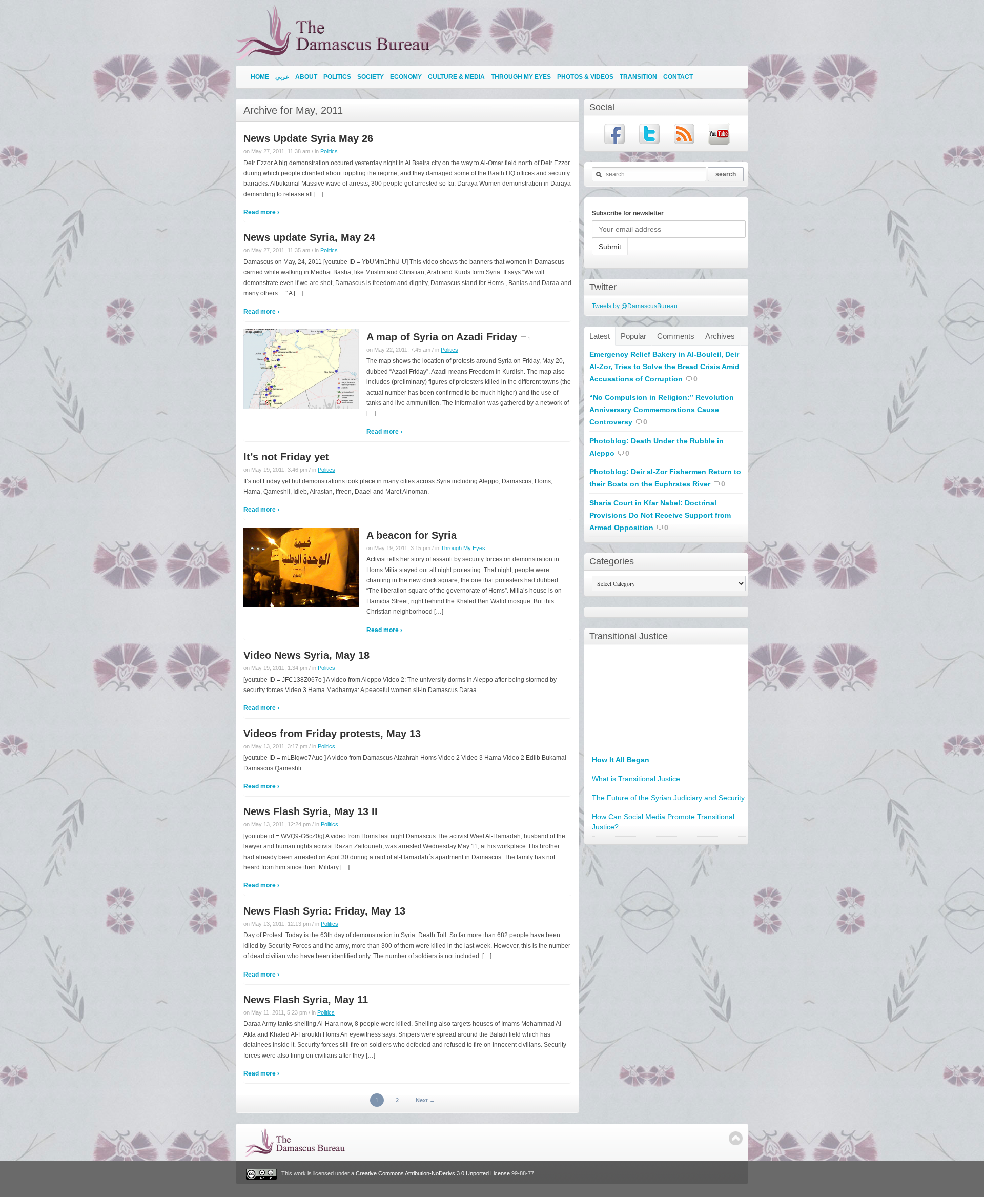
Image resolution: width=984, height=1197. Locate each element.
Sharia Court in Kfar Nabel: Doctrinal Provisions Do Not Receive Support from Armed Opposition (660, 515)
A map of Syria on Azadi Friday (441, 336)
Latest (599, 336)
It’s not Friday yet (286, 456)
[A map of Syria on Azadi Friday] (301, 368)
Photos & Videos (585, 76)
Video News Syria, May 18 (306, 655)
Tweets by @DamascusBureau (635, 306)
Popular (633, 336)
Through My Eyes (521, 76)
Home (260, 76)
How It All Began (620, 760)
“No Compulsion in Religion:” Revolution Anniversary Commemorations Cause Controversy (661, 409)
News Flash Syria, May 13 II (310, 811)
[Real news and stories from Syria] (335, 55)
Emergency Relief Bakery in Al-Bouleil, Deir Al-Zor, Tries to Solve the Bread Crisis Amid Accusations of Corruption (664, 366)
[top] (736, 1138)
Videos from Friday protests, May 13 (332, 733)
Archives (720, 336)
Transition (638, 76)
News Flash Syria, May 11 (305, 999)
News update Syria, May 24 (309, 237)
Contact (678, 76)
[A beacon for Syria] (301, 566)
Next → (425, 1100)
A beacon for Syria (411, 535)
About (306, 76)
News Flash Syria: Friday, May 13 (324, 911)
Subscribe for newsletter (628, 213)
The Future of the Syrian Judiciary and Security (668, 798)
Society (370, 76)
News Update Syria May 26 (308, 138)
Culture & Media (456, 76)
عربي (282, 76)
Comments (675, 336)
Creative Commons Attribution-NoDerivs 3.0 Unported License (433, 1174)
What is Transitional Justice (636, 779)
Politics (337, 76)
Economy (406, 76)
